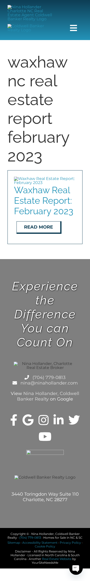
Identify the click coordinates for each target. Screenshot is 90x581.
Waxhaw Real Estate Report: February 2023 (43, 200)
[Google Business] (28, 420)
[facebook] (14, 420)
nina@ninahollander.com (48, 383)
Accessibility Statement (40, 542)
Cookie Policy (45, 546)
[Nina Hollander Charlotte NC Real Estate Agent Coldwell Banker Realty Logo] (32, 7)
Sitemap (14, 542)
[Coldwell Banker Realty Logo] (32, 26)
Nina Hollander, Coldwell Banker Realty (48, 396)
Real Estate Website (57, 559)
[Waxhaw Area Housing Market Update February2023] (45, 178)
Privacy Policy (70, 542)
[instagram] (43, 420)
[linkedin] (59, 420)
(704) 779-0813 (48, 377)
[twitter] (74, 420)
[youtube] (45, 436)
